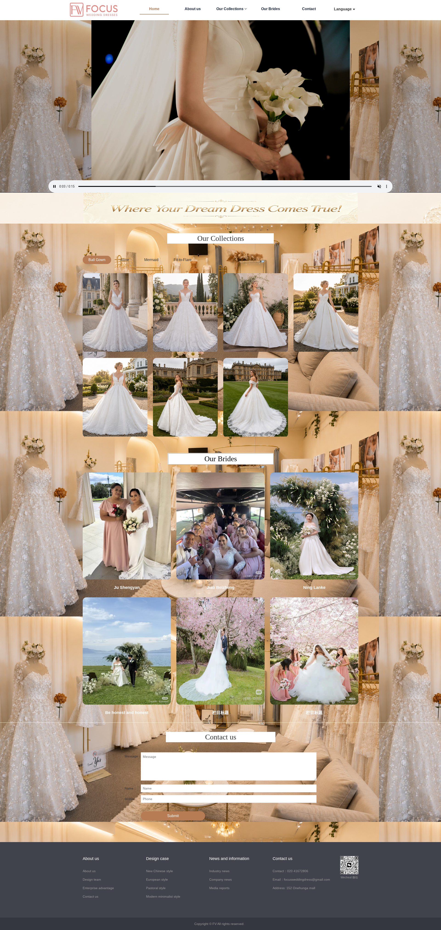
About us (193, 9)
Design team (92, 879)
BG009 (115, 427)
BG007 (255, 427)
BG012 (185, 343)
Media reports (219, 888)
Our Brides (270, 9)
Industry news (219, 871)
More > (353, 260)
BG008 (185, 427)
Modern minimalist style (163, 896)
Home (154, 9)
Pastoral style (156, 888)
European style (157, 879)
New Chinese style (159, 871)
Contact (309, 9)
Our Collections (230, 9)
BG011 (255, 343)
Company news (220, 879)
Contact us (90, 896)
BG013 (115, 343)
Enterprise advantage (98, 888)
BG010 (326, 343)
